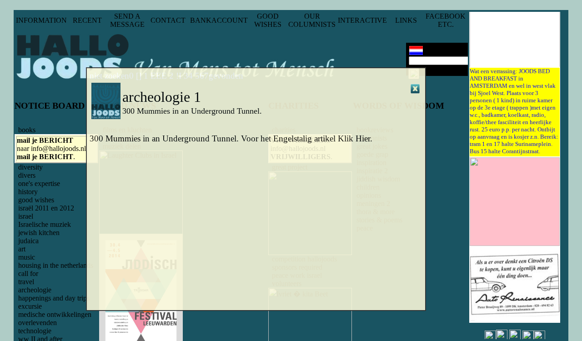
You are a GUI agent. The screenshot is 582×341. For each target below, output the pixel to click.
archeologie (34, 290)
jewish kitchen (39, 232)
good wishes (36, 200)
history (28, 192)
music (26, 257)
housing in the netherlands (55, 265)
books (26, 130)
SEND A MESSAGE (127, 20)
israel (25, 216)
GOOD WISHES (267, 20)
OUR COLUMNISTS (312, 20)
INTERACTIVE (362, 20)
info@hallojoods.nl (58, 148)
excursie (30, 306)
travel (26, 282)
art (21, 249)
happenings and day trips (54, 298)
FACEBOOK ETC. (446, 20)
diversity (30, 167)
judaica (28, 241)
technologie (34, 331)
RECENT (87, 20)
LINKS (406, 20)
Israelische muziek (44, 224)
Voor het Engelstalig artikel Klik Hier (305, 138)
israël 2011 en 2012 (46, 208)
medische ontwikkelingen (54, 314)
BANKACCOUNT (219, 20)
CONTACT (168, 20)
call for (28, 273)
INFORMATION (41, 20)
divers (26, 175)
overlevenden (37, 322)
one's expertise (39, 183)
